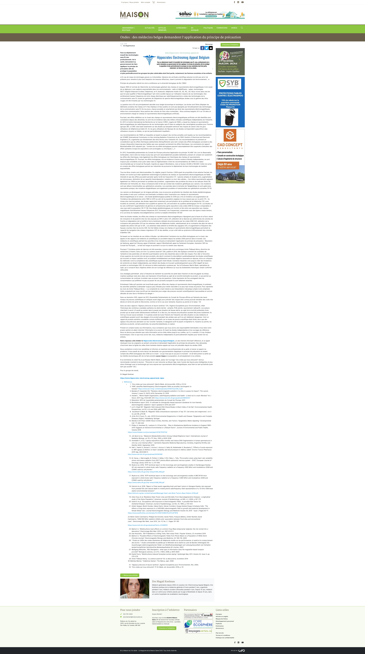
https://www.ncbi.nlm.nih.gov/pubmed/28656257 (172, 398)
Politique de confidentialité (225, 638)
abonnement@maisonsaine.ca (132, 617)
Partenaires (220, 626)
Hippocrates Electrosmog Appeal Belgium (158, 341)
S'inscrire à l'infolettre (230, 45)
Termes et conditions (223, 635)
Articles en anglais (222, 616)
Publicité (219, 623)
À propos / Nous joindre (130, 2)
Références (128, 382)
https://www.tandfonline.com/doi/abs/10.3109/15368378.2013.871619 (153, 513)
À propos (219, 614)
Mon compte (145, 2)
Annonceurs (220, 628)
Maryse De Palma (222, 619)
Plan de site (220, 633)
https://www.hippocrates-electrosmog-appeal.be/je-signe (142, 378)
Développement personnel (225, 621)
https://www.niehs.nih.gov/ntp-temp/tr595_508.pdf (146, 472)
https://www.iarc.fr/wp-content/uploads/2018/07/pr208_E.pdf (160, 389)
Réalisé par (234, 650)
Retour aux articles (130, 575)
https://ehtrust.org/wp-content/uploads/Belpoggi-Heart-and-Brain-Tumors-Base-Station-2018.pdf (163, 493)
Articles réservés (162, 29)
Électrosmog (208, 44)
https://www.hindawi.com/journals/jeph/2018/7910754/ (147, 432)
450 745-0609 (128, 614)
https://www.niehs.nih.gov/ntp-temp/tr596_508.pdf (146, 482)
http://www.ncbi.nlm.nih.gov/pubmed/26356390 (145, 454)
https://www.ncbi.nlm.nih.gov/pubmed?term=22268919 (147, 525)
